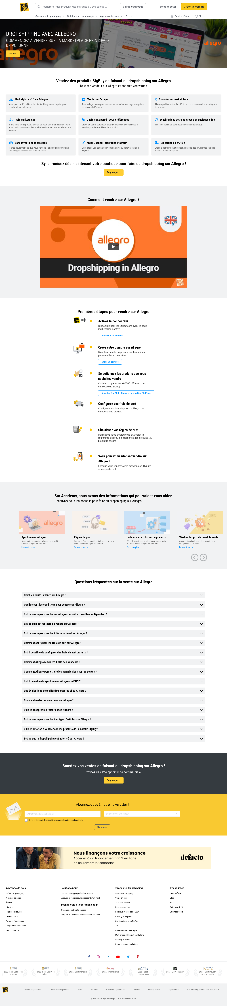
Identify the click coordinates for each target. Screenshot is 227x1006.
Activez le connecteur (112, 335)
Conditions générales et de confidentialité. (65, 820)
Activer (13, 53)
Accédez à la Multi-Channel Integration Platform (126, 393)
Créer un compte (110, 362)
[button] (113, 595)
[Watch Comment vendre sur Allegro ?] (113, 246)
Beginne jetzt (113, 172)
